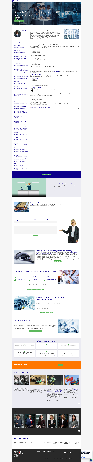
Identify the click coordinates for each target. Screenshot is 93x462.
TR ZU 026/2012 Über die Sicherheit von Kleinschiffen (19, 101)
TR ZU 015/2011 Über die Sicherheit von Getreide (21, 76)
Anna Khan (72, 426)
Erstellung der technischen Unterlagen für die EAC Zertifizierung (35, 271)
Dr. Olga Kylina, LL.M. (40, 425)
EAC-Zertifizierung (56, 301)
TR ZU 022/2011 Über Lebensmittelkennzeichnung (21, 92)
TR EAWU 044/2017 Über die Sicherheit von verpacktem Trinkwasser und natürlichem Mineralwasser (20, 147)
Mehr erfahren (35, 235)
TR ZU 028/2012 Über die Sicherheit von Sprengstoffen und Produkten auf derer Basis (20, 106)
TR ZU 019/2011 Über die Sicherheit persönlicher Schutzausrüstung (21, 86)
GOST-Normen (56, 253)
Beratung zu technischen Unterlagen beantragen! (35, 289)
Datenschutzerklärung (56, 458)
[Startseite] (16, 1)
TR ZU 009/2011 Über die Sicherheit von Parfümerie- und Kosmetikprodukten (21, 63)
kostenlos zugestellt (52, 355)
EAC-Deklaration (51, 302)
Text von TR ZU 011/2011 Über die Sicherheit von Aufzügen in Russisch (40, 107)
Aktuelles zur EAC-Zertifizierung (22, 372)
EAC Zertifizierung (37, 68)
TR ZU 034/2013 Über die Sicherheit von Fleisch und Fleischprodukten (21, 122)
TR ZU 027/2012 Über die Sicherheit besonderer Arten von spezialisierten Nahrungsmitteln (20, 103)
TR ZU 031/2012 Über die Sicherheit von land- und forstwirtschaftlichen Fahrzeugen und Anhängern (21, 114)
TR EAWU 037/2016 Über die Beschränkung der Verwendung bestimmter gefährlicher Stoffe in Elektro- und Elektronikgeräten (20, 129)
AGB (60, 458)
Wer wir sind (34, 203)
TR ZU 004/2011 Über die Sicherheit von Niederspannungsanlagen (19, 52)
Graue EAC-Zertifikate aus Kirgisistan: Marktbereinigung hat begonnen (70, 387)
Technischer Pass (20, 276)
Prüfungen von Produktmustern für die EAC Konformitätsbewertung (50, 298)
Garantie (48, 458)
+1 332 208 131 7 (17, 452)
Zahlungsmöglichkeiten (71, 458)
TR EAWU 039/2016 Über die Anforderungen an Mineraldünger (20, 134)
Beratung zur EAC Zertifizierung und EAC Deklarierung (54, 251)
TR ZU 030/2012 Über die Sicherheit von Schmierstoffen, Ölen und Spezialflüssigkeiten (20, 112)
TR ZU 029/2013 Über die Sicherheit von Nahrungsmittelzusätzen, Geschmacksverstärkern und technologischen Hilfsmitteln (21, 109)
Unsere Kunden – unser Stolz (21, 438)
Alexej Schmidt (24, 30)
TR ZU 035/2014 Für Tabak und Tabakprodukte (20, 124)
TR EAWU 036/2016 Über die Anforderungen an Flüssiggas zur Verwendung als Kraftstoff (20, 126)
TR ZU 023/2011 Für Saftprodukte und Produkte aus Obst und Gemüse (21, 95)
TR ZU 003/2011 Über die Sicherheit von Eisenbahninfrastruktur (19, 50)
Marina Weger (16, 391)
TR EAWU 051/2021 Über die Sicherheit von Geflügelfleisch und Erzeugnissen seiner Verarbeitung (20, 166)
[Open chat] (91, 460)
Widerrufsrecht (63, 458)
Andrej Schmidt (28, 424)
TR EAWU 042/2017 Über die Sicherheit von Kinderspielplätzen (20, 141)
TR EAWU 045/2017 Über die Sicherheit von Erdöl (21, 149)
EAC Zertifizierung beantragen (18, 21)
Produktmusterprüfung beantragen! (46, 312)
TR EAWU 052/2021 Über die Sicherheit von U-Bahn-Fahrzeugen (21, 169)
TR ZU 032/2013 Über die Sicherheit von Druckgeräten (19, 117)
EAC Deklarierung (56, 71)
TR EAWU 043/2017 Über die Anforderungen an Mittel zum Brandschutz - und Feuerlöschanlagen (21, 144)
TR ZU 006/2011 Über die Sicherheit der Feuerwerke (21, 56)
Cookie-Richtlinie (77, 458)
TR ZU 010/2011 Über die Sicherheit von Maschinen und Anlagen (21, 65)
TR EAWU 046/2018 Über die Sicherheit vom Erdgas (21, 151)
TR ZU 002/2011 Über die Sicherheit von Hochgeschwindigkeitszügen (19, 47)
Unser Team (17, 411)
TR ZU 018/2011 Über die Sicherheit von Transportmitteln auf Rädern (19, 84)
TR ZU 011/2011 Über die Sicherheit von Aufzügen (21, 67)
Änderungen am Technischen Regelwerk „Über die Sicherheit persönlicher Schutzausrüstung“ (54, 387)
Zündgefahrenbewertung (51, 279)
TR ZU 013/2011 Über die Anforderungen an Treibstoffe (20, 72)
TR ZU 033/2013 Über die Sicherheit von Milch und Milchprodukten (21, 119)
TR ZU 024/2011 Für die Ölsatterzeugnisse (20, 97)
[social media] (64, 452)
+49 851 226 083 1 (16, 38)
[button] (77, 1)
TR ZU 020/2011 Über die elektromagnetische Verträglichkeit (20, 89)
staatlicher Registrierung (49, 253)
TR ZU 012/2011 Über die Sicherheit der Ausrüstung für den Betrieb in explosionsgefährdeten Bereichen (21, 70)
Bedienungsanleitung (35, 78)
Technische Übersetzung (22, 320)
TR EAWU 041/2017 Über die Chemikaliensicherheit (21, 139)
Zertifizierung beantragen (46, 174)
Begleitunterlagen (36, 74)
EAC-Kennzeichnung (74, 252)
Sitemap (67, 458)
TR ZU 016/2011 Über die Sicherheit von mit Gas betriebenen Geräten (20, 78)
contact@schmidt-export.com (19, 453)
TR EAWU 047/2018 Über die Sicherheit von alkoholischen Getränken (20, 153)
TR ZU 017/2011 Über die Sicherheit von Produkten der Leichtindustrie (21, 81)
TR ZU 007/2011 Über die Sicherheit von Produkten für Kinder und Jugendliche (21, 59)
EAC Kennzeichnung (37, 87)
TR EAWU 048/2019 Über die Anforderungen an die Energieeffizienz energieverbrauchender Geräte (21, 156)
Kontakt (45, 458)
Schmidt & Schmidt (33, 204)
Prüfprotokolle (35, 279)
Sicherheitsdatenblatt (21, 279)
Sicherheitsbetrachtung (36, 276)
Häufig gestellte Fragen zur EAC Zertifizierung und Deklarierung (35, 220)
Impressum (51, 458)
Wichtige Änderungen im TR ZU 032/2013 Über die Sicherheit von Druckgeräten (21, 387)
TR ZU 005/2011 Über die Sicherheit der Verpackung (21, 54)
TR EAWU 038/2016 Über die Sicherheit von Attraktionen (20, 132)
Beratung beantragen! (57, 261)
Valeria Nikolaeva (61, 426)
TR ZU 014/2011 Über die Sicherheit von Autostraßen (21, 74)
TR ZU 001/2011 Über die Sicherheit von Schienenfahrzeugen (19, 45)
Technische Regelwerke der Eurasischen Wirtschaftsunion (21, 42)
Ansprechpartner (17, 29)
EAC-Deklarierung (43, 253)
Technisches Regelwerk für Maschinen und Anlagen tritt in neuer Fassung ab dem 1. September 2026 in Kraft (37, 387)
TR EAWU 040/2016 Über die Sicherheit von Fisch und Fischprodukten (21, 137)
